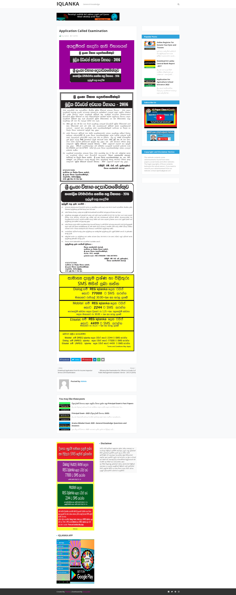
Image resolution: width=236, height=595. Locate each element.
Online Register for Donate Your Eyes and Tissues (166, 45)
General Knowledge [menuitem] (91, 4)
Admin (66, 36)
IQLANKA (68, 3)
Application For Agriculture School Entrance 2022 (165, 82)
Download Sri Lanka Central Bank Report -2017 (166, 63)
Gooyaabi (86, 592)
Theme (67, 592)
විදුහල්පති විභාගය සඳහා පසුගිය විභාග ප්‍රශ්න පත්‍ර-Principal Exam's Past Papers (102, 403)
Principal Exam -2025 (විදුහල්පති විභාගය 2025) (90, 413)
